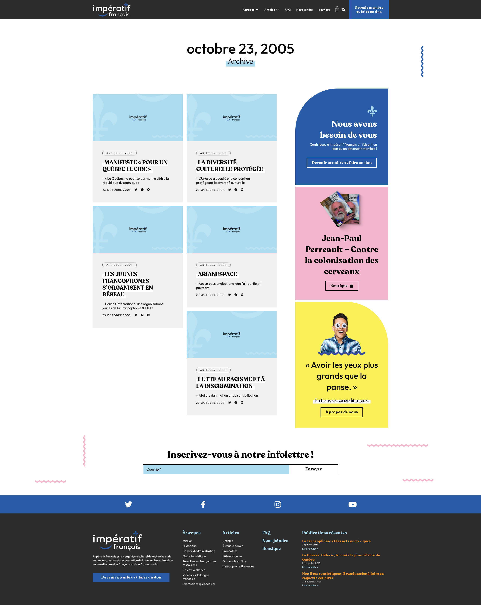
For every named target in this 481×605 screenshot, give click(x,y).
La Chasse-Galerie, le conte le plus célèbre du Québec (341, 557)
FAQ (266, 533)
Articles (227, 541)
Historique (190, 546)
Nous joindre (275, 541)
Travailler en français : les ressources (199, 563)
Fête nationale (232, 556)
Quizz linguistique (194, 556)
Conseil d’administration (199, 551)
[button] (251, 9)
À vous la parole (232, 546)
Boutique (271, 548)
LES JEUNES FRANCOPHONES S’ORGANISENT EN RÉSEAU (127, 284)
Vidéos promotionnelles (238, 566)
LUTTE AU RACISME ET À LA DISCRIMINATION (230, 383)
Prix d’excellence (194, 570)
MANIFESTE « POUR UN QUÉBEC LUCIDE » (135, 166)
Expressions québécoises (199, 584)
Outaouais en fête (234, 561)
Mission (188, 541)
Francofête (229, 551)
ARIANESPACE (217, 274)
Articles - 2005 (119, 153)
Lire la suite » (310, 548)
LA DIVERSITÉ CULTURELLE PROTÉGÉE (229, 166)
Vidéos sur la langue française (196, 576)
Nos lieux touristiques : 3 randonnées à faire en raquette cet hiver (343, 575)
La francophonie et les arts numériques (336, 541)
